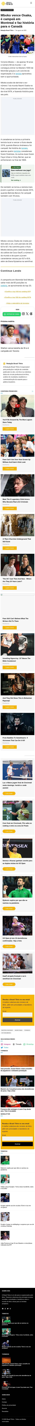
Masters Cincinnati (7, 10)
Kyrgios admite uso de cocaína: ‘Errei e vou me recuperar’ (16, 1206)
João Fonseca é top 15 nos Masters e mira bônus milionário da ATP (16, 1244)
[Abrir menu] (31, 3)
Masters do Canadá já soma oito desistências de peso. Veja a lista (17, 1090)
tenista (19, 74)
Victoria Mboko (6, 1032)
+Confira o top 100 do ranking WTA (17, 297)
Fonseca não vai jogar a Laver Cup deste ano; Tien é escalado (16, 1110)
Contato (4, 1402)
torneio (24, 148)
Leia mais (9, 793)
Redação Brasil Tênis (7, 30)
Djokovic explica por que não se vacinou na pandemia (14, 1169)
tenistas (17, 151)
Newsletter (5, 1411)
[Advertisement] (17, 117)
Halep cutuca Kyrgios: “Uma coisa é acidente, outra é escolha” (17, 1187)
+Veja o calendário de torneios (17, 303)
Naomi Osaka (18, 1030)
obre (4, 1399)
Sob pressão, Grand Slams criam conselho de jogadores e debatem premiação (16, 1069)
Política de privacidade (9, 1405)
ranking (4, 286)
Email (4, 1011)
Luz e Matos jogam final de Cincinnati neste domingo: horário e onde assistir (17, 785)
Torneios (27, 1030)
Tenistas (3, 1165)
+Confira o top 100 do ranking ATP (17, 291)
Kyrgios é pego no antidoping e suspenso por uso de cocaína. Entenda (17, 1225)
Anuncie (4, 1408)
